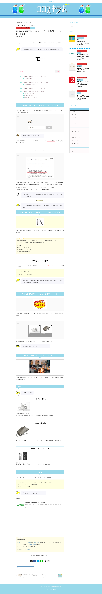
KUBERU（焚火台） (28, 95)
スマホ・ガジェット (76, 120)
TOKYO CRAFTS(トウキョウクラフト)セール (34, 88)
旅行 (18, 567)
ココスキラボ (51, 1)
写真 (73, 151)
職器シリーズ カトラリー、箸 (30, 97)
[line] (41, 561)
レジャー (32, 566)
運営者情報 (27, 549)
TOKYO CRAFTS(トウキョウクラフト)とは (33, 91)
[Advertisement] (40, 522)
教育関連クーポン (75, 143)
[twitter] (31, 561)
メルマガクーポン (28, 78)
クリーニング (75, 123)
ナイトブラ (74, 134)
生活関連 (74, 111)
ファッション (75, 126)
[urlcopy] (48, 561)
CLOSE (57, 71)
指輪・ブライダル (75, 131)
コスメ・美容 (75, 129)
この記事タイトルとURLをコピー (40, 555)
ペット (73, 148)
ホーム (45, 16)
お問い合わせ (58, 586)
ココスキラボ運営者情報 (45, 586)
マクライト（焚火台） (29, 93)
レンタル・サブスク (76, 137)
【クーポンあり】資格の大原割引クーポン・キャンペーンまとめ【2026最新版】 (83, 83)
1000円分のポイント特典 (29, 84)
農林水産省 (36, 542)
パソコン (74, 117)
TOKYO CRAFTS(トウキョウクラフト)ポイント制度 (35, 82)
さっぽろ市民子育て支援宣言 (24, 542)
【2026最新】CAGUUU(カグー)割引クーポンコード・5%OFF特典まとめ (83, 56)
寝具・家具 (74, 114)
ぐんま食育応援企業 (31, 544)
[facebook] (34, 561)
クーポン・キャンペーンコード (23, 566)
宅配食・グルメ (75, 140)
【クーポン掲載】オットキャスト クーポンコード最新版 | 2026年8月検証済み (83, 96)
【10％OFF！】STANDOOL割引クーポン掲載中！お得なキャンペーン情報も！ (83, 70)
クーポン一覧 (56, 16)
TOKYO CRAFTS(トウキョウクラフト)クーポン (34, 76)
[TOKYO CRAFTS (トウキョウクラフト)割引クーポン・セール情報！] (38, 561)
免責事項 (53, 586)
